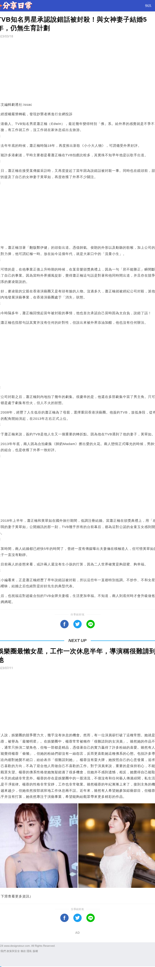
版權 (35, 951)
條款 (23, 951)
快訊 (148, 5)
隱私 (29, 951)
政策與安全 (13, 951)
